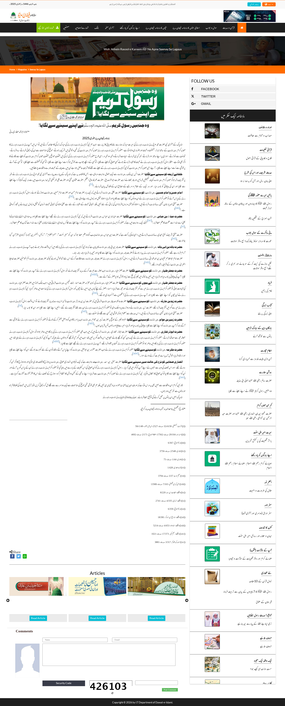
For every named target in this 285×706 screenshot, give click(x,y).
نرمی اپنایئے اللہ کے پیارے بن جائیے (255, 623)
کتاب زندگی (267, 305)
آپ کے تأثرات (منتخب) (261, 550)
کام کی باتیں (266, 290)
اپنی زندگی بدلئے (265, 313)
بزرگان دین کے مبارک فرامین (259, 328)
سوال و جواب (211, 27)
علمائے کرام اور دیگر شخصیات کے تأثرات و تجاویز (250, 558)
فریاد (270, 282)
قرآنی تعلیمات (266, 149)
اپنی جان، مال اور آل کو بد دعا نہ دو (256, 180)
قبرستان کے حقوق (264, 602)
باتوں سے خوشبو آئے (262, 336)
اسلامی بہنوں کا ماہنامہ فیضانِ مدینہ (186, 27)
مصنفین (66, 27)
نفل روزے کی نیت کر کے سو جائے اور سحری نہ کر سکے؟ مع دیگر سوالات (249, 266)
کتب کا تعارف (265, 527)
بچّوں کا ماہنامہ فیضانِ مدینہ (156, 27)
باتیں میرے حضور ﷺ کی (260, 195)
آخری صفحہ (109, 27)
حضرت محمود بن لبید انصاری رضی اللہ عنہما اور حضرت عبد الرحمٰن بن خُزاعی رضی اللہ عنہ (247, 415)
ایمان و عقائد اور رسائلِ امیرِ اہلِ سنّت (255, 535)
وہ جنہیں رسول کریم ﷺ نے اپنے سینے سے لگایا (250, 391)
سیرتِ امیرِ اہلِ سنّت (262, 432)
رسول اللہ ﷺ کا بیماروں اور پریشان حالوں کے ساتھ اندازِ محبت (248, 205)
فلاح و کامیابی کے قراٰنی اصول (259, 158)
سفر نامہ (268, 504)
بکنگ (96, 27)
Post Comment (170, 689)
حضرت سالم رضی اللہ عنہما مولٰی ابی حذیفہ (254, 380)
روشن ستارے (265, 372)
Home (12, 69)
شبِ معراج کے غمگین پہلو (260, 218)
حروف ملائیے (266, 638)
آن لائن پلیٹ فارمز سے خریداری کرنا (255, 358)
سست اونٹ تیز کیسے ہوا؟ (261, 669)
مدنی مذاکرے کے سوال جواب (259, 232)
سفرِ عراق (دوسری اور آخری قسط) (257, 513)
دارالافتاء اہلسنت (265, 255)
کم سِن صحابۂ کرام (264, 405)
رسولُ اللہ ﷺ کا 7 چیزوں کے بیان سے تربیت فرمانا (248, 591)
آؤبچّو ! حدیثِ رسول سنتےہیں (259, 615)
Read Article (38, 618)
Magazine (22, 69)
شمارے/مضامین (81, 27)
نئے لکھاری (266, 573)
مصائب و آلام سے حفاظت (260, 135)
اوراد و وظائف (265, 127)
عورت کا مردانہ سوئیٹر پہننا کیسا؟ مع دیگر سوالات (251, 241)
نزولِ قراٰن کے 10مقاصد (260, 581)
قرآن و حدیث (229, 27)
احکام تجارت (266, 350)
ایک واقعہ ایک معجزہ (263, 660)
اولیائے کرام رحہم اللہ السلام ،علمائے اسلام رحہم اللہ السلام (248, 465)
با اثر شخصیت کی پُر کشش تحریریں (259, 440)
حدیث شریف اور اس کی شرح (258, 172)
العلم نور (268, 482)
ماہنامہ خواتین (254, 4)
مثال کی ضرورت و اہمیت (260, 490)
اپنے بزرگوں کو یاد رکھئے (130, 27)
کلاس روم (267, 683)
